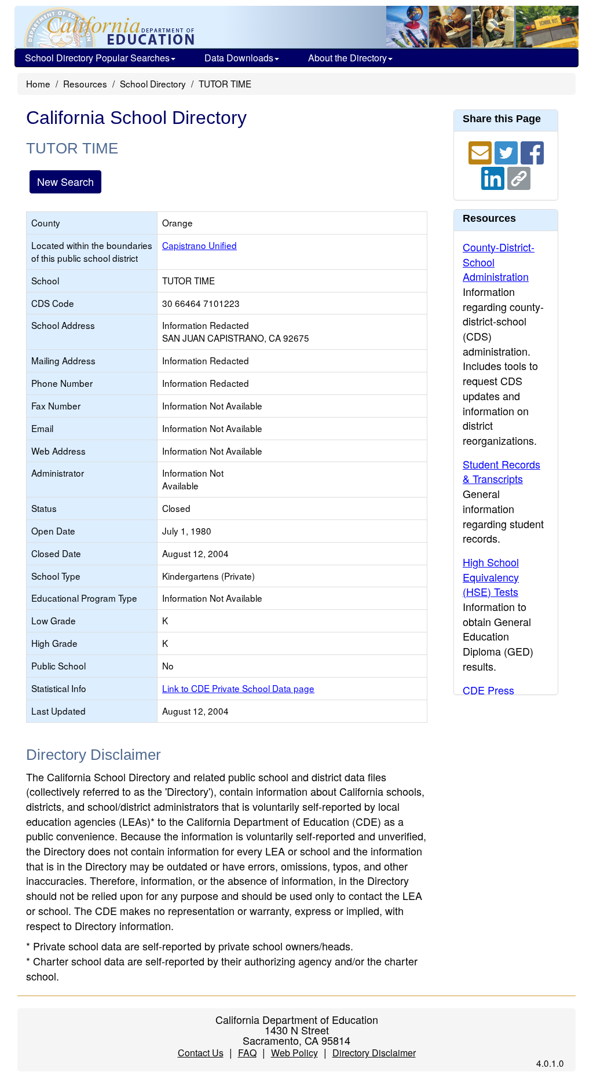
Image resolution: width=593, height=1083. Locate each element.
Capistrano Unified (199, 245)
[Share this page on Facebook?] (532, 151)
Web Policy (294, 1052)
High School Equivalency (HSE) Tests (491, 576)
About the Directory (347, 57)
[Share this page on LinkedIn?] (494, 176)
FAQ (247, 1052)
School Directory (153, 83)
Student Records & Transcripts (501, 471)
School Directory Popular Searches (97, 57)
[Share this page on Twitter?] (508, 151)
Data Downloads (238, 57)
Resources (85, 83)
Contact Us (201, 1052)
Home (38, 83)
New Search (65, 181)
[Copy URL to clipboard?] (518, 176)
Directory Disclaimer (374, 1052)
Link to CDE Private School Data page (238, 688)
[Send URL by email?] (481, 151)
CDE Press (488, 689)
